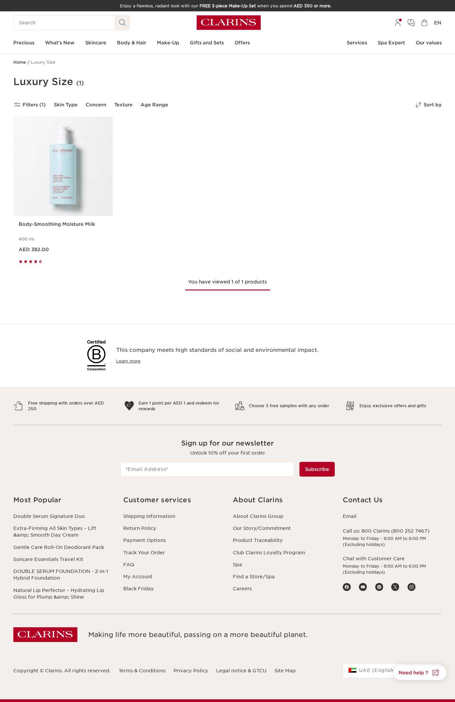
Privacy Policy (191, 670)
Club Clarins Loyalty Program (269, 552)
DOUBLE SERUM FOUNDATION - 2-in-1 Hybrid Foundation (60, 575)
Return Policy (139, 528)
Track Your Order (144, 552)
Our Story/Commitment (262, 528)
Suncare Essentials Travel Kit (48, 559)
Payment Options (144, 540)
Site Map (285, 670)
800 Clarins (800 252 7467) (395, 531)
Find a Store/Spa (254, 576)
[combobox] (392, 670)
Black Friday (138, 588)
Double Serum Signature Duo (49, 516)
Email (349, 516)
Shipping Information (149, 516)
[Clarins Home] (229, 23)
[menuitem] (398, 23)
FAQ (128, 564)
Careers (242, 588)
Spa (237, 564)
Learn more (128, 361)
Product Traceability (258, 540)
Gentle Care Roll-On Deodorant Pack (58, 547)
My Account (138, 576)
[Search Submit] (122, 22)
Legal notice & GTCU (241, 670)
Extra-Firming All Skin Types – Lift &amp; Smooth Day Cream (54, 532)
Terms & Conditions (142, 670)
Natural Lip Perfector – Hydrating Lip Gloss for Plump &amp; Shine (58, 594)
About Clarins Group (258, 516)
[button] (419, 672)
